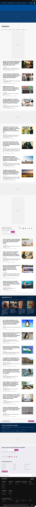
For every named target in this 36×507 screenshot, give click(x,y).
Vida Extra (10, 484)
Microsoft (10, 29)
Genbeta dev (7, 297)
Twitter (29, 3)
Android (14, 29)
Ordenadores (18, 29)
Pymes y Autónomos (10, 493)
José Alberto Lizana (8, 248)
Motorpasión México (30, 500)
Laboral (4, 79)
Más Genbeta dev (30, 297)
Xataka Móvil (3, 484)
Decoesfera (3, 493)
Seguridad (4, 147)
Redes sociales (4, 467)
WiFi (25, 29)
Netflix (3, 469)
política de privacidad (13, 233)
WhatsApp (14, 469)
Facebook (32, 3)
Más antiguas (31, 421)
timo (25, 467)
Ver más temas (4, 471)
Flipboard (31, 3)
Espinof (16, 484)
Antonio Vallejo (7, 329)
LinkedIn (31, 228)
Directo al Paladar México (24, 500)
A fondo (4, 338)
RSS (27, 228)
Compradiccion (4, 494)
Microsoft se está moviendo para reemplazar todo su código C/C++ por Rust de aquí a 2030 (13, 311)
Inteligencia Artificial (27, 469)
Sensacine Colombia (16, 501)
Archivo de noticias (6, 421)
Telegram (34, 3)
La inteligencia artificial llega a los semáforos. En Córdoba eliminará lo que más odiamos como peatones (11, 359)
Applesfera (3, 485)
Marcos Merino (7, 70)
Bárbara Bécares (7, 83)
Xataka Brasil (3, 501)
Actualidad (5, 92)
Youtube (23, 228)
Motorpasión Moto (31, 484)
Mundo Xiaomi (4, 488)
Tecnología (22, 29)
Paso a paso (5, 387)
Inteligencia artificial (7, 362)
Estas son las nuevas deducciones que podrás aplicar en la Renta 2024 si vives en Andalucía (11, 348)
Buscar (33, 475)
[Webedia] (34, 0)
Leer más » (17, 69)
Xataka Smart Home (4, 487)
